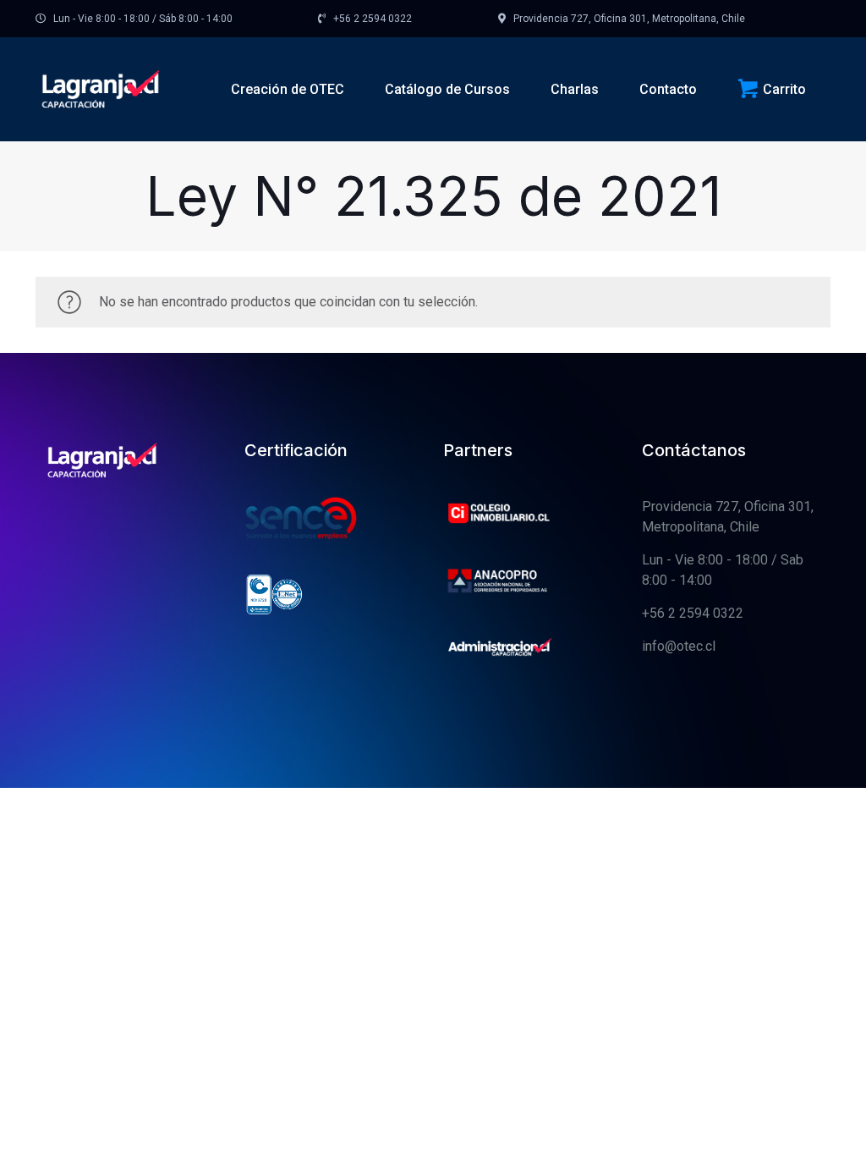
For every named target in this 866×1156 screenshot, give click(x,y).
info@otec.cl (678, 646)
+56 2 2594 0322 (692, 613)
